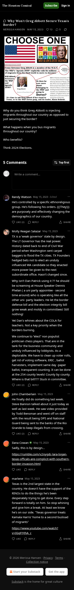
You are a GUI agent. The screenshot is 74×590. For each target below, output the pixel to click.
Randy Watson (21, 197)
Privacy (48, 558)
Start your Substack (26, 572)
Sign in (65, 5)
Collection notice (37, 562)
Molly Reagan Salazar (26, 231)
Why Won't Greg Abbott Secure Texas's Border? (36, 23)
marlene (17, 478)
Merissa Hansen (14, 29)
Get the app (57, 572)
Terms (59, 558)
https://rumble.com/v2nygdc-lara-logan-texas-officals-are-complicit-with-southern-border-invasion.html (40, 459)
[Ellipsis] (69, 196)
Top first (64, 162)
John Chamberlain (24, 394)
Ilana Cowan (20, 443)
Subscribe (51, 5)
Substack (17, 581)
